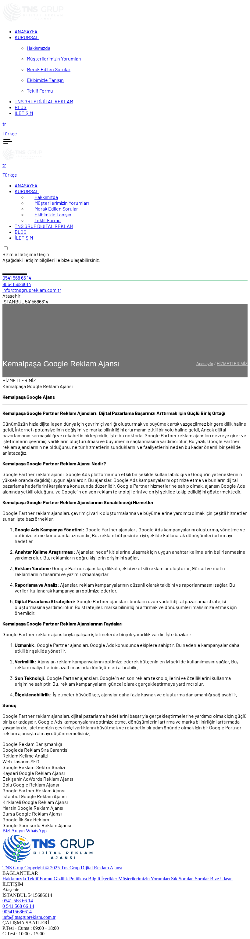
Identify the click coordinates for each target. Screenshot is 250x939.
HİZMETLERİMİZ (232, 363)
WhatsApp (36, 830)
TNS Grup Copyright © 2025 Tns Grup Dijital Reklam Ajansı (62, 867)
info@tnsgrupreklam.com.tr (31, 290)
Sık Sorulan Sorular (190, 878)
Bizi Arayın (14, 830)
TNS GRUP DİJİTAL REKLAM (44, 226)
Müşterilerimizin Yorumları (61, 203)
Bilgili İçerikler (103, 878)
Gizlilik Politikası (71, 878)
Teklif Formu (47, 220)
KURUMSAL (27, 191)
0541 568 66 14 (16, 278)
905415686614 (16, 284)
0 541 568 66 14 (18, 906)
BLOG (21, 232)
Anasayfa (204, 363)
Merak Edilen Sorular (56, 208)
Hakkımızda (46, 197)
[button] (125, 124)
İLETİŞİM (24, 237)
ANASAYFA (26, 185)
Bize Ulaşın (221, 878)
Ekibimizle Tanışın (52, 214)
